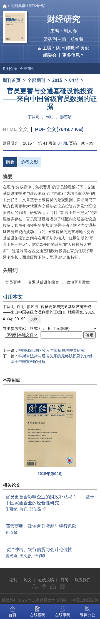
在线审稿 (62, 615)
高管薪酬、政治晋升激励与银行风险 (41, 526)
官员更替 (13, 282)
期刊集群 (18, 5)
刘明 (50, 117)
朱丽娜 (11, 509)
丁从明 (33, 117)
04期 (74, 80)
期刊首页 (12, 80)
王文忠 (25, 556)
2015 (57, 80)
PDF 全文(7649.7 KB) (59, 129)
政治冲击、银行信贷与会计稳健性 (39, 549)
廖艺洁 (66, 117)
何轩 (23, 509)
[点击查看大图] (50, 429)
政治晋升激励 (78, 282)
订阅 (64, 580)
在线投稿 (46, 580)
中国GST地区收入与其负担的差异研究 (51, 350)
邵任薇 (35, 509)
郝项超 (11, 532)
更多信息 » (73, 55)
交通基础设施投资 (43, 282)
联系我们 (83, 580)
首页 (12, 615)
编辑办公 (87, 615)
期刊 (13, 580)
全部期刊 (27, 69)
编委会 (50, 55)
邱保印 (39, 556)
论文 (28, 580)
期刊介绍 (10, 69)
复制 (34, 319)
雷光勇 (11, 556)
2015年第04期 (50, 473)
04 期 (62, 143)
